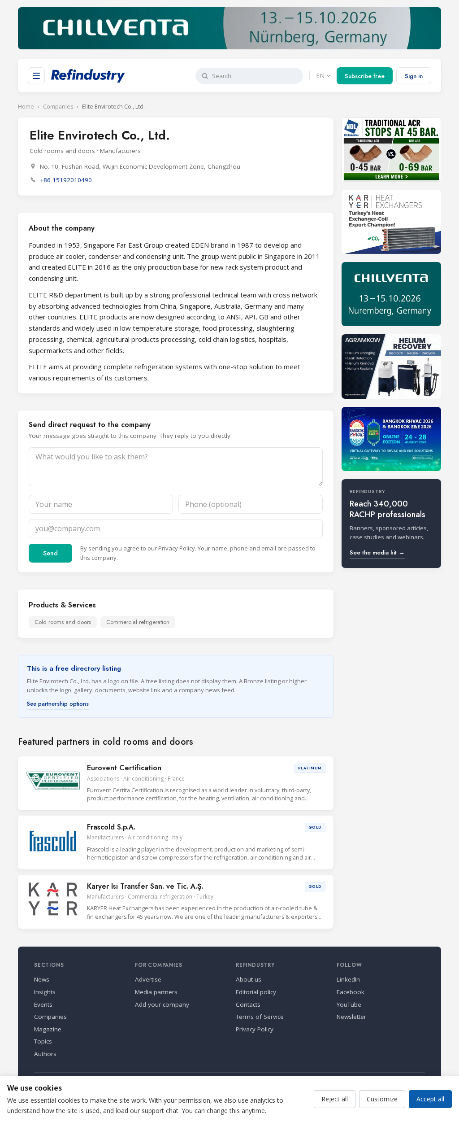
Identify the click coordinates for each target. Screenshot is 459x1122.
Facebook (350, 992)
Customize (382, 1099)
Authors (45, 1054)
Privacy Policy (176, 548)
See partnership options (58, 703)
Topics (43, 1041)
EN (320, 75)
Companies (58, 106)
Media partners (156, 992)
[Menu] (36, 75)
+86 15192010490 (66, 180)
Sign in (414, 76)
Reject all (334, 1099)
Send (50, 553)
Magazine (47, 1029)
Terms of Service (260, 1017)
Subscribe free (365, 76)
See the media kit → (377, 552)
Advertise (148, 979)
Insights (45, 992)
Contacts (248, 1004)
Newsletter (351, 1017)
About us (248, 979)
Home (26, 106)
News (41, 979)
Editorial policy (256, 992)
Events (43, 1004)
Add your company (162, 1004)
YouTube (349, 1004)
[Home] (88, 76)
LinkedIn (348, 979)
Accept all (430, 1099)
